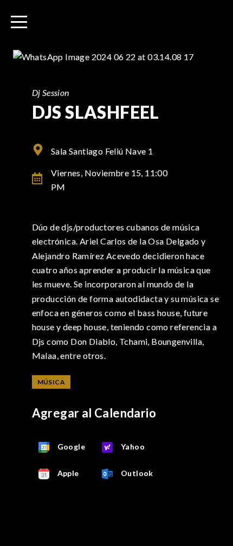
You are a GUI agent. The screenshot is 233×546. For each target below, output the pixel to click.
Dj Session (50, 92)
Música (51, 382)
